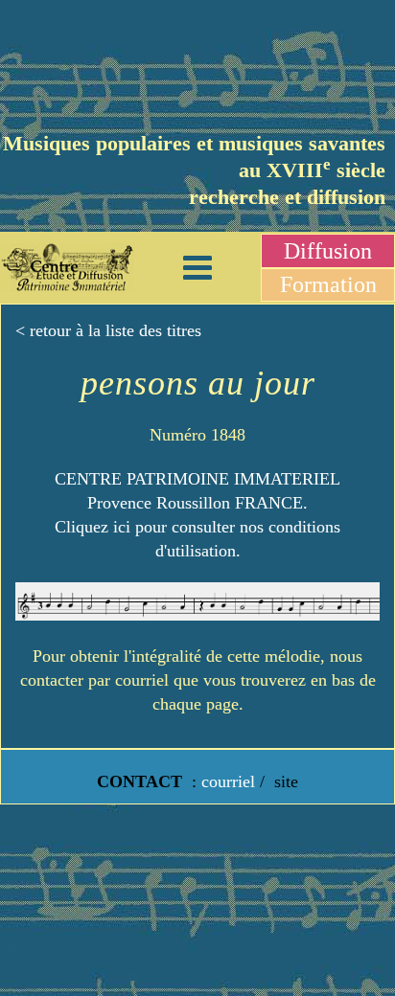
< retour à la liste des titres (108, 330)
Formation (328, 284)
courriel (228, 781)
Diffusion (328, 250)
